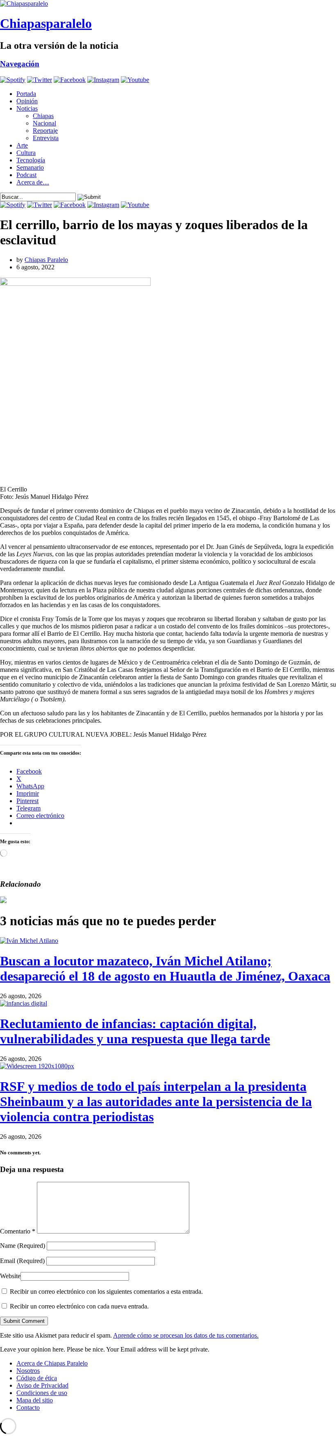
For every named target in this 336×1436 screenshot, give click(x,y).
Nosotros (28, 1370)
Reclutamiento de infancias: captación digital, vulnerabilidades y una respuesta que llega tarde (135, 1031)
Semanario (30, 167)
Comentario (17, 1231)
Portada (26, 93)
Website (10, 1275)
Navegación (19, 63)
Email (22, 1260)
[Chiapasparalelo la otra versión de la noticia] (168, 3)
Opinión (27, 101)
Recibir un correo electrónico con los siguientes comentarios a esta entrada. (106, 1291)
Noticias (27, 108)
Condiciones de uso (41, 1392)
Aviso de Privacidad (42, 1385)
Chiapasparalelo (46, 23)
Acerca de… (32, 182)
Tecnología (30, 160)
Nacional (44, 123)
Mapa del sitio (34, 1400)
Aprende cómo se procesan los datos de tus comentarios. (186, 1335)
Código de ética (36, 1378)
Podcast (26, 174)
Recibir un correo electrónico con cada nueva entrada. (79, 1306)
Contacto (28, 1407)
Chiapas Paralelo (46, 259)
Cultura (26, 152)
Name (22, 1245)
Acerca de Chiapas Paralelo (52, 1363)
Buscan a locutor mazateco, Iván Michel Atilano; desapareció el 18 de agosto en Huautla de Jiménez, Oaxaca (165, 968)
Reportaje (45, 130)
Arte (22, 145)
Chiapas (43, 115)
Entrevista (46, 137)
